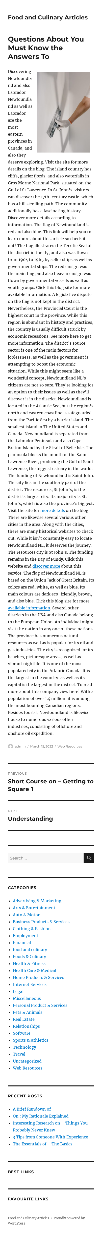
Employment (25, 935)
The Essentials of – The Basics (42, 1143)
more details (52, 510)
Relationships (26, 1026)
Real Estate (24, 1019)
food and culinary (30, 949)
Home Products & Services (38, 977)
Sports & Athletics (30, 1040)
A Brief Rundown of (32, 1109)
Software (21, 1033)
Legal (18, 991)
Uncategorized (27, 1061)
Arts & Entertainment (34, 907)
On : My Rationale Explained (41, 1116)
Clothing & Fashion (32, 928)
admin (20, 746)
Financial (22, 942)
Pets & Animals (27, 1012)
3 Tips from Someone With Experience (50, 1136)
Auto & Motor (26, 914)
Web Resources (69, 746)
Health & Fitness (29, 963)
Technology (24, 1047)
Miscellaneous (27, 998)
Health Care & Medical (34, 970)
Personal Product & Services (40, 1005)
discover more (46, 566)
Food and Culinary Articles (48, 17)
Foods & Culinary (29, 956)
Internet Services (30, 984)
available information (29, 607)
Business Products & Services (41, 921)
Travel (19, 1054)
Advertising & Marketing (37, 900)
